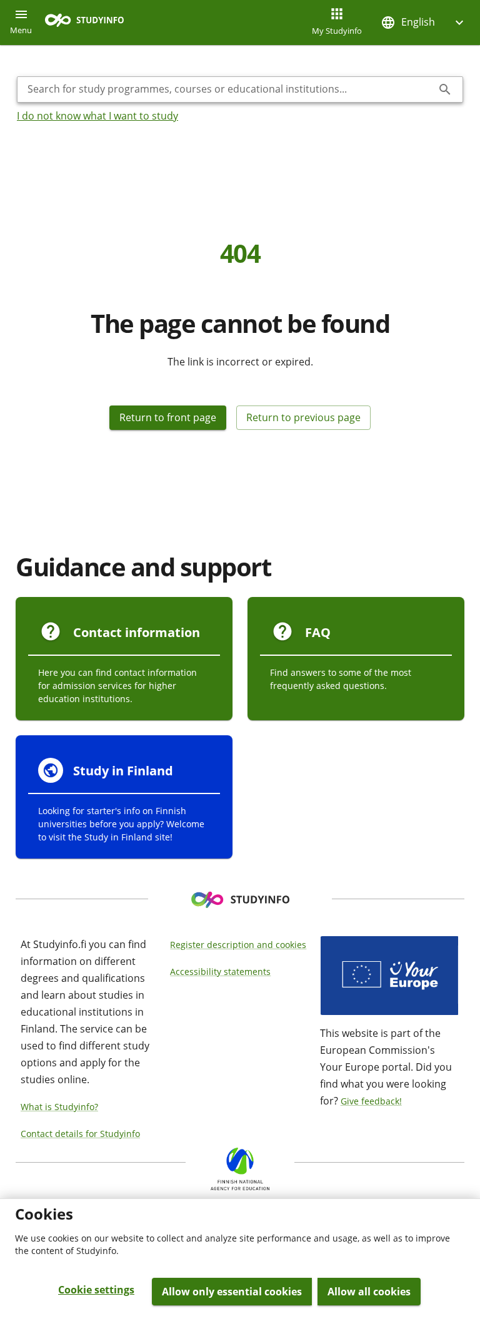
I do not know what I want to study (97, 116)
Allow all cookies (369, 1291)
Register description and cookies (238, 945)
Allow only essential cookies (232, 1291)
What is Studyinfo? (59, 1107)
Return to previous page (303, 417)
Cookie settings (96, 1290)
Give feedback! (371, 1101)
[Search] (445, 89)
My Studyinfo (337, 30)
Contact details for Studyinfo (80, 1134)
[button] (424, 22)
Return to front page (167, 417)
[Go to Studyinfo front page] (90, 23)
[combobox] (230, 89)
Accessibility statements (220, 971)
